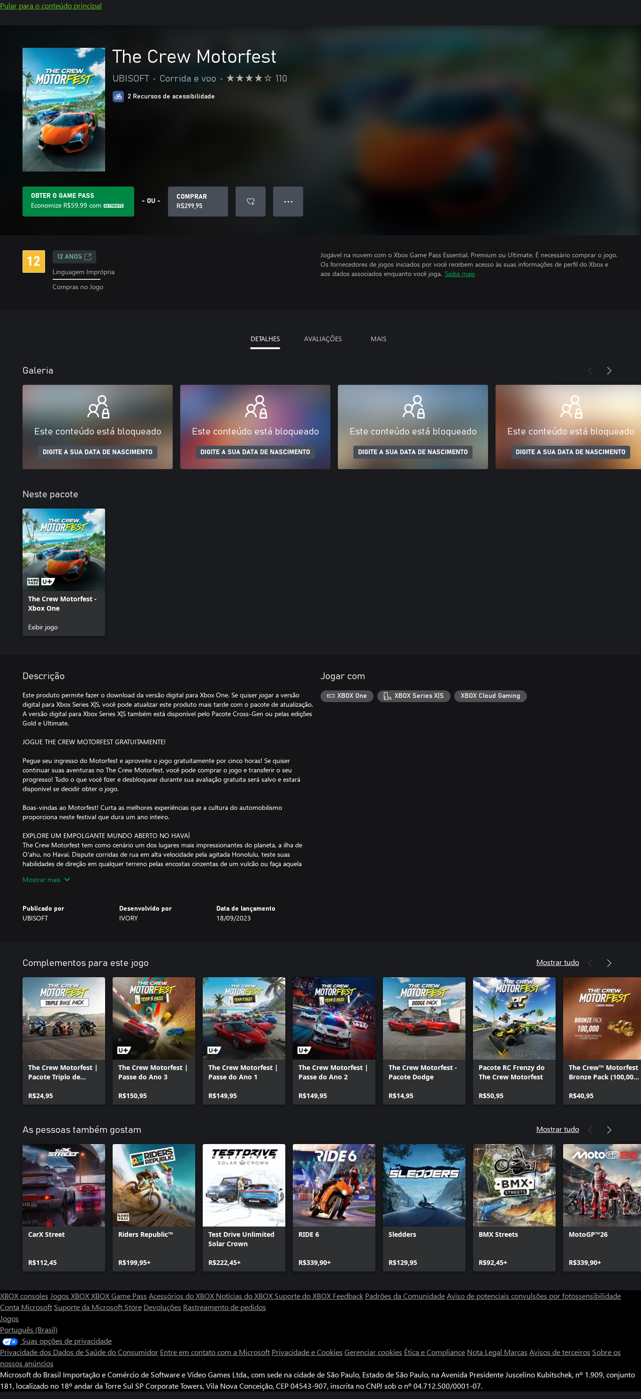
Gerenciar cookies (373, 1352)
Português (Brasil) (29, 1329)
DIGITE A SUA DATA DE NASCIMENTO (98, 452)
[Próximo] (609, 370)
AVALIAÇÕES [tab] (323, 338)
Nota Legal (485, 1352)
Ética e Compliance (434, 1352)
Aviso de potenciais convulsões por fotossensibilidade (534, 1296)
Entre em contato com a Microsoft (215, 1352)
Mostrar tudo (557, 962)
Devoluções (162, 1307)
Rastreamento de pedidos (224, 1307)
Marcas (515, 1352)
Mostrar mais (42, 879)
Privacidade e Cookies (307, 1352)
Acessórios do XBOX (182, 1296)
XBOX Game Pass (119, 1296)
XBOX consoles (24, 1296)
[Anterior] (590, 370)
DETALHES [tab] (265, 338)
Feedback (348, 1296)
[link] (64, 572)
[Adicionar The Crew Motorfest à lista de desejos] (251, 202)
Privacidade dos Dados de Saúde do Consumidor (79, 1352)
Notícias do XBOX (245, 1296)
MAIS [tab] (378, 338)
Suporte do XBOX (304, 1296)
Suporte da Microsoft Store (98, 1307)
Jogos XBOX (70, 1296)
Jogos (9, 1318)
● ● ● (288, 201)
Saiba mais (460, 273)
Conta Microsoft (26, 1307)
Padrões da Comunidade (405, 1296)
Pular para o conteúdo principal (51, 5)
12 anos (69, 257)
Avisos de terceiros (559, 1352)
